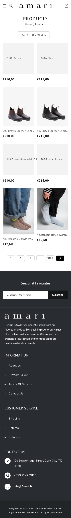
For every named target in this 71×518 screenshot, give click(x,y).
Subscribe (58, 295)
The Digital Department (50, 512)
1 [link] (10, 258)
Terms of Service (20, 384)
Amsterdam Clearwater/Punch (18, 238)
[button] (4, 6)
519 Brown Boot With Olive (23, 159)
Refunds (14, 437)
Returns (14, 428)
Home (28, 24)
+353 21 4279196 (25, 475)
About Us (15, 365)
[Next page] (60, 258)
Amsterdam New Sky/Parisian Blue (52, 234)
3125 (50, 258)
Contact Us (16, 393)
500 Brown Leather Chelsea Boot (18, 130)
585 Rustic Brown (51, 159)
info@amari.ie (23, 486)
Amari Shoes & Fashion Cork (43, 509)
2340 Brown (13, 58)
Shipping (14, 418)
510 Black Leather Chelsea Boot (52, 130)
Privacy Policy (18, 375)
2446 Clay (47, 58)
